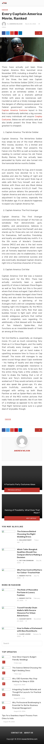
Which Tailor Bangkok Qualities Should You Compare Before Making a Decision (29, 553)
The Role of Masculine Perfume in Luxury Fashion (27, 592)
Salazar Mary (25, 540)
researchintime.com (29, 739)
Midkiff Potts (25, 576)
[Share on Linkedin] (20, 33)
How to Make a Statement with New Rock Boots (29, 629)
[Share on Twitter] (8, 33)
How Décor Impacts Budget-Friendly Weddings (24, 658)
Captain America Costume (14, 110)
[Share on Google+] (12, 33)
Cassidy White (25, 619)
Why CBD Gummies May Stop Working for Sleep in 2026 (24, 680)
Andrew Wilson (15, 24)
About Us (28, 733)
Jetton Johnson (26, 560)
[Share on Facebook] (4, 33)
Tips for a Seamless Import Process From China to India (19, 716)
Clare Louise (25, 634)
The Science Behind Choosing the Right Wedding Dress (26, 534)
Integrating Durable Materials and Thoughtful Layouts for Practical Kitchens (26, 692)
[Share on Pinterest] (16, 33)
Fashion (5, 9)
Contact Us (16, 733)
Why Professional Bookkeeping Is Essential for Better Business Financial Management (26, 705)
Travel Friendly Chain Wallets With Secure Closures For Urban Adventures (27, 611)
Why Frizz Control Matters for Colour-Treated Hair (29, 571)
